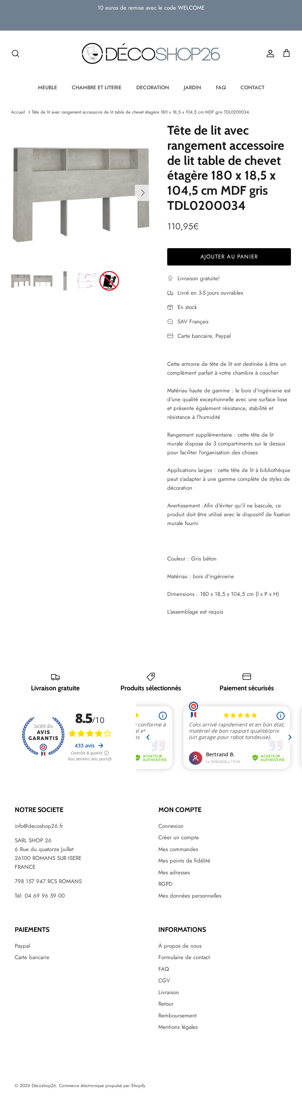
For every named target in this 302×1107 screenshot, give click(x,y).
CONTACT (252, 87)
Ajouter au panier (229, 257)
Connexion (170, 826)
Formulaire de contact (184, 957)
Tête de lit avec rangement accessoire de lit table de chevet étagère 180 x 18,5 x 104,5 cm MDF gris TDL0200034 (140, 112)
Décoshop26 (44, 1085)
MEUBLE (47, 87)
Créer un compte (178, 837)
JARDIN (192, 87)
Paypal (22, 946)
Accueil (18, 112)
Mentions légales (178, 1027)
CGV (164, 980)
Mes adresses (174, 872)
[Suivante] (143, 193)
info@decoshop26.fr (39, 826)
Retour (165, 1004)
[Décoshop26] (151, 54)
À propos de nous (179, 946)
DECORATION (152, 87)
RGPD (165, 884)
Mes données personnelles (189, 896)
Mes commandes (178, 849)
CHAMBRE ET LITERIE (97, 87)
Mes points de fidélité (184, 861)
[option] (81, 193)
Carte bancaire (32, 957)
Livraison (168, 992)
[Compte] (269, 53)
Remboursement (177, 1015)
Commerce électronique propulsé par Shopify (102, 1085)
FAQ (221, 87)
